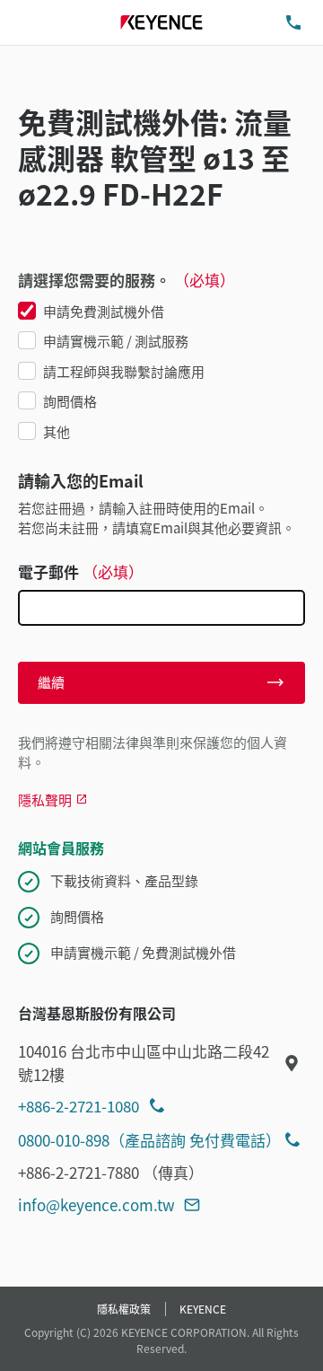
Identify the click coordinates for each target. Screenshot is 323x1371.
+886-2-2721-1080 (78, 1105)
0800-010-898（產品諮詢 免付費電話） (149, 1140)
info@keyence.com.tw (96, 1204)
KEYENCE (202, 1308)
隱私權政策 (124, 1308)
